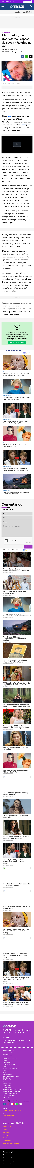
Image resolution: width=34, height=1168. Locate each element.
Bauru (5, 1129)
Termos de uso (8, 1155)
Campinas (6, 1132)
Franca (5, 1135)
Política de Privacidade (11, 1158)
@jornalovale (12, 1101)
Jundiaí (5, 1138)
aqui (9, 116)
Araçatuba (7, 1126)
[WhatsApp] (26, 56)
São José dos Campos (11, 1143)
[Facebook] (22, 56)
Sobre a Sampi (8, 1152)
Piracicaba (7, 1141)
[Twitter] (30, 56)
